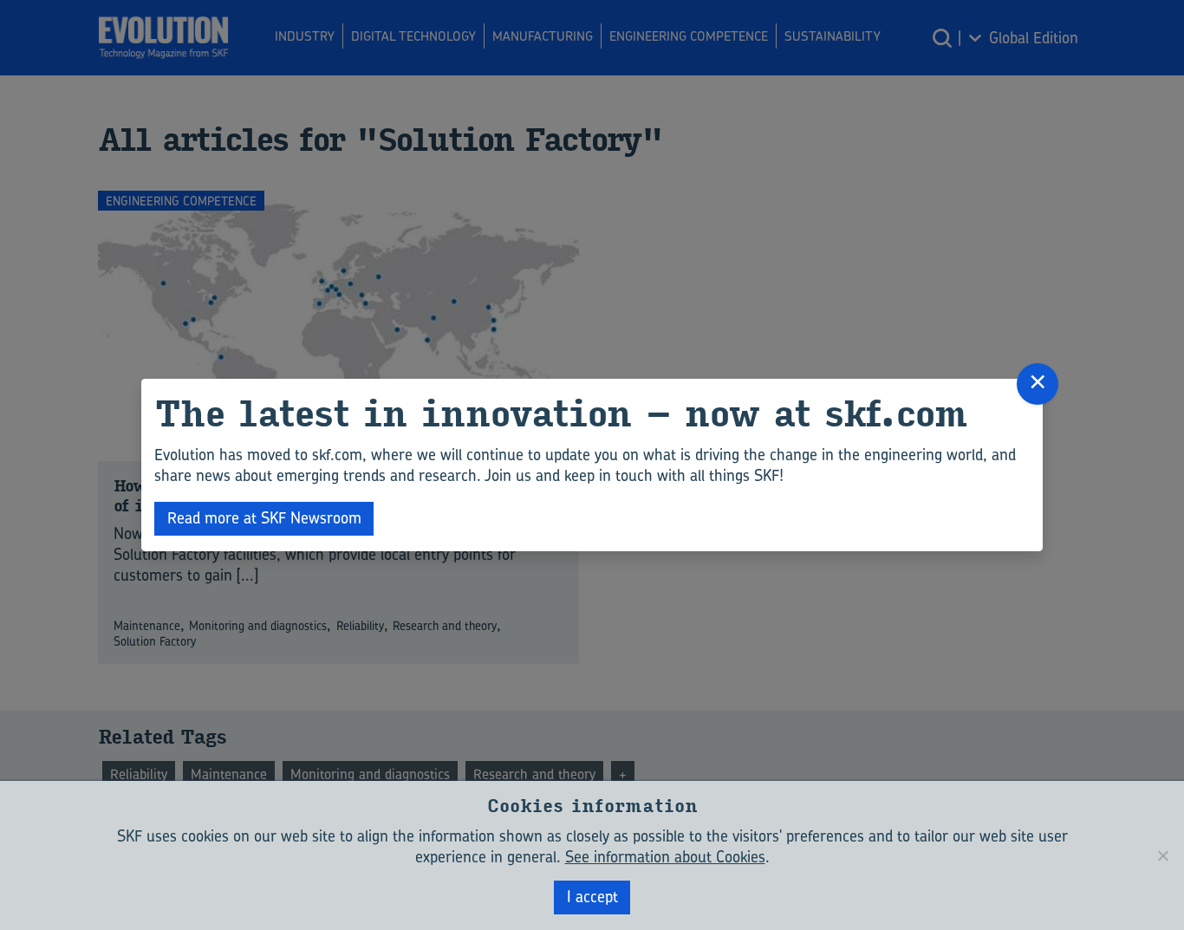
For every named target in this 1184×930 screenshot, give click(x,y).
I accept (592, 896)
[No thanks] (1162, 855)
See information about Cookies (665, 857)
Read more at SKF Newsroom (264, 518)
